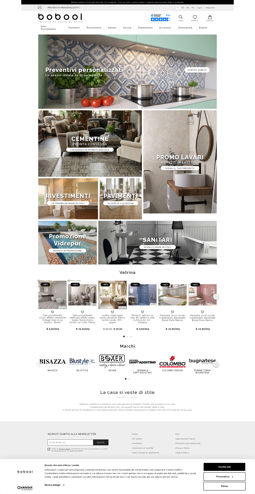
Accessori (165, 27)
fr (193, 8)
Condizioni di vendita (142, 448)
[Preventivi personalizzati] (127, 71)
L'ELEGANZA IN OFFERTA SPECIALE (90, 149)
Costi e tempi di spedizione (145, 453)
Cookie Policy (182, 453)
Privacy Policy (64, 449)
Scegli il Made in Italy (157, 247)
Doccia (127, 27)
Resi (177, 434)
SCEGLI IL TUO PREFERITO (180, 168)
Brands (203, 27)
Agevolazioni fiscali (185, 439)
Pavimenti (74, 27)
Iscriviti (101, 442)
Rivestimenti (93, 27)
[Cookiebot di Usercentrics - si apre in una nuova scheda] (25, 488)
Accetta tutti (224, 467)
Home (135, 434)
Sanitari (112, 27)
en (183, 8)
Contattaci (137, 443)
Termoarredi (185, 27)
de (188, 8)
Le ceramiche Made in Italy (68, 203)
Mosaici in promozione (67, 250)
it (178, 8)
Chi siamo (137, 439)
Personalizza (222, 476)
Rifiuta (224, 486)
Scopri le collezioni (121, 203)
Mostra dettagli (52, 485)
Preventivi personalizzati (63, 7)
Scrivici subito (197, 70)
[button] (124, 336)
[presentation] (216, 297)
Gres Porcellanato (48, 27)
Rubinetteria (145, 27)
